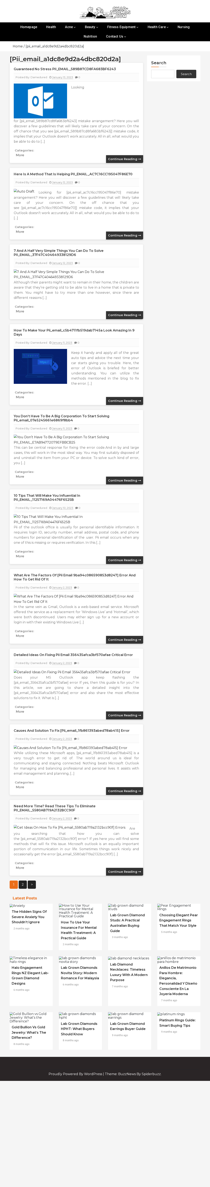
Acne (69, 27)
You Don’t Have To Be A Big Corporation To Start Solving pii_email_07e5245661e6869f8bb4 (61, 418)
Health (51, 27)
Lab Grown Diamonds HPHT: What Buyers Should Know (79, 1029)
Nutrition (90, 36)
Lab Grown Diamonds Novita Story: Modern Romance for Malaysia (80, 973)
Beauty (90, 27)
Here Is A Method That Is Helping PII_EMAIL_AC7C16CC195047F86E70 (73, 174)
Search (158, 62)
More (20, 155)
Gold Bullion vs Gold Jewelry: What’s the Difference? (29, 1032)
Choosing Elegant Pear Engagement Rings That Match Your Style (178, 920)
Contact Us (114, 36)
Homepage (28, 27)
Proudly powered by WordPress (76, 1074)
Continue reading (123, 159)
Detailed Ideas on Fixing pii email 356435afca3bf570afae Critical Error (73, 655)
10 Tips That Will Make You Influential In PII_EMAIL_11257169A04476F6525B (47, 498)
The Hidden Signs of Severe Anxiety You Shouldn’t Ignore (29, 917)
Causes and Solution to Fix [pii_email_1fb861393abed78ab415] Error (72, 731)
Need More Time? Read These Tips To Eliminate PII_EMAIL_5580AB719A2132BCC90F (55, 808)
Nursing (184, 27)
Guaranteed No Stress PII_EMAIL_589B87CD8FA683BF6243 (65, 69)
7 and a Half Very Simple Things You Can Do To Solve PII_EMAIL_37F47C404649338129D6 (59, 253)
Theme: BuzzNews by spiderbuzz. (133, 1074)
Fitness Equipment (121, 27)
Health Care (157, 27)
